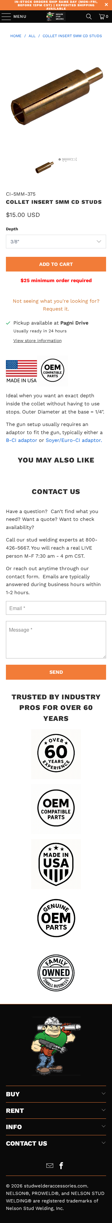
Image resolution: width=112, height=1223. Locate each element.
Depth (12, 229)
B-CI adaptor (22, 440)
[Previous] (11, 96)
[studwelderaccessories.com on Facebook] (61, 1166)
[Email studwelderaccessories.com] (50, 1166)
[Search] (89, 16)
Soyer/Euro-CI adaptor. (74, 440)
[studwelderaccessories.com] (56, 16)
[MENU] (3, 16)
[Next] (101, 96)
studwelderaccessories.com (55, 1186)
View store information (37, 340)
